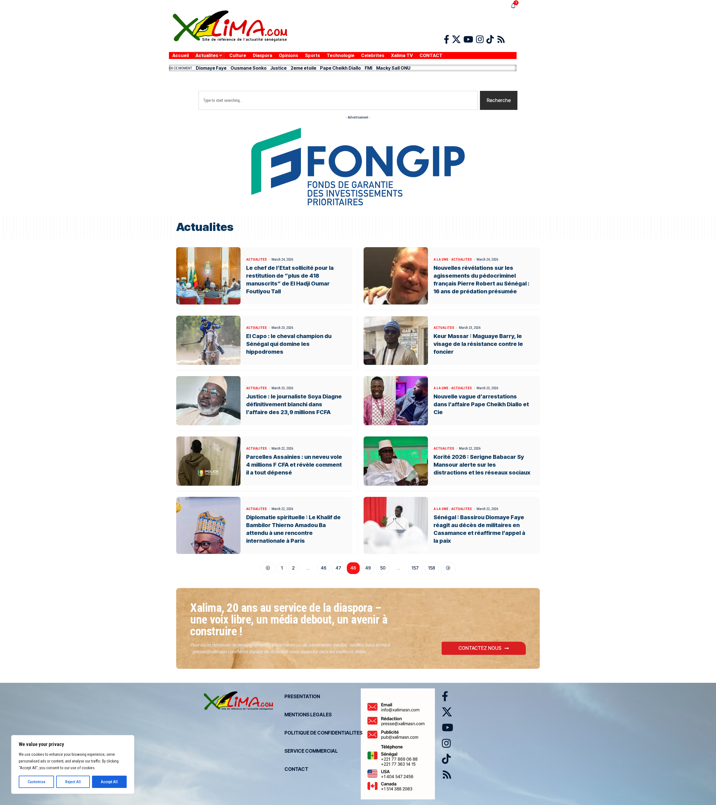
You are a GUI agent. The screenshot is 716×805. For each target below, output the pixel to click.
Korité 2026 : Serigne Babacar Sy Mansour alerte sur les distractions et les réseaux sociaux (482, 465)
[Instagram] (480, 39)
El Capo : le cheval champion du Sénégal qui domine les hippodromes (288, 344)
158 (431, 568)
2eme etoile (303, 68)
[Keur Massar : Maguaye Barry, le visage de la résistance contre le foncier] (396, 340)
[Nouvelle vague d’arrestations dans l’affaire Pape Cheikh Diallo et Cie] (396, 400)
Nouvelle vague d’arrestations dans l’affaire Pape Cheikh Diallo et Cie (481, 404)
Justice (278, 68)
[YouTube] (468, 39)
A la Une (441, 259)
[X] (456, 39)
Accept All (109, 782)
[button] (342, 79)
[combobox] (338, 100)
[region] (72, 764)
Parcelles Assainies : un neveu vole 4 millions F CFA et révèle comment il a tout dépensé (294, 465)
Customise (36, 782)
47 (338, 568)
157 (415, 568)
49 (368, 568)
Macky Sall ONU (393, 68)
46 (323, 568)
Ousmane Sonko (248, 68)
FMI (368, 68)
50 (382, 568)
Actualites (256, 259)
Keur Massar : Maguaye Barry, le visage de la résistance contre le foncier (478, 344)
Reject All (73, 782)
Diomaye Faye (211, 68)
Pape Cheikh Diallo (340, 68)
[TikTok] (490, 39)
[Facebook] (446, 39)
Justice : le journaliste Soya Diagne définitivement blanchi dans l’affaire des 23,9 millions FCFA (294, 404)
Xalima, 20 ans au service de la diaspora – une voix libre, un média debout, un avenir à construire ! (288, 619)
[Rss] (501, 39)
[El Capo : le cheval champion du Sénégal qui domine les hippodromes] (208, 340)
